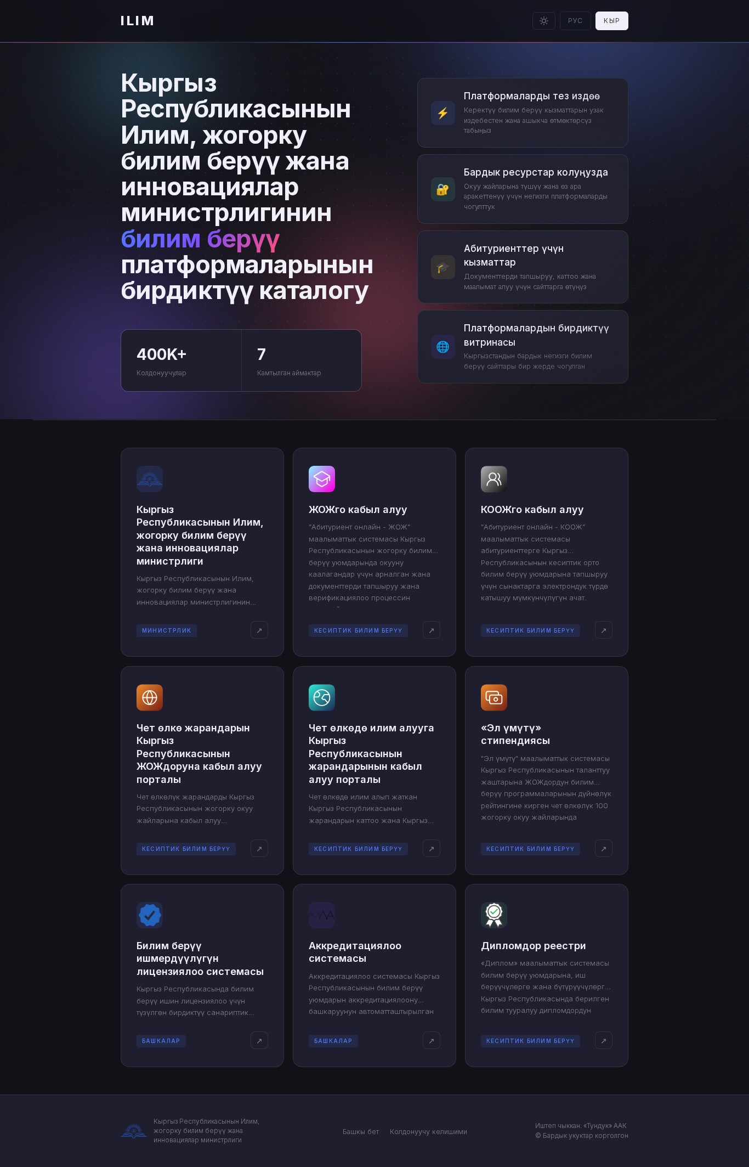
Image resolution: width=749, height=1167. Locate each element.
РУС (575, 20)
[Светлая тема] (543, 21)
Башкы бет (361, 1131)
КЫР (612, 20)
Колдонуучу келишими (428, 1131)
